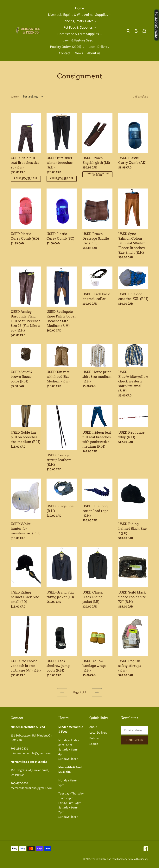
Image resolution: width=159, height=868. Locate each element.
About (93, 727)
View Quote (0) (156, 25)
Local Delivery (98, 732)
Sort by (15, 96)
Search (93, 744)
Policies (94, 738)
